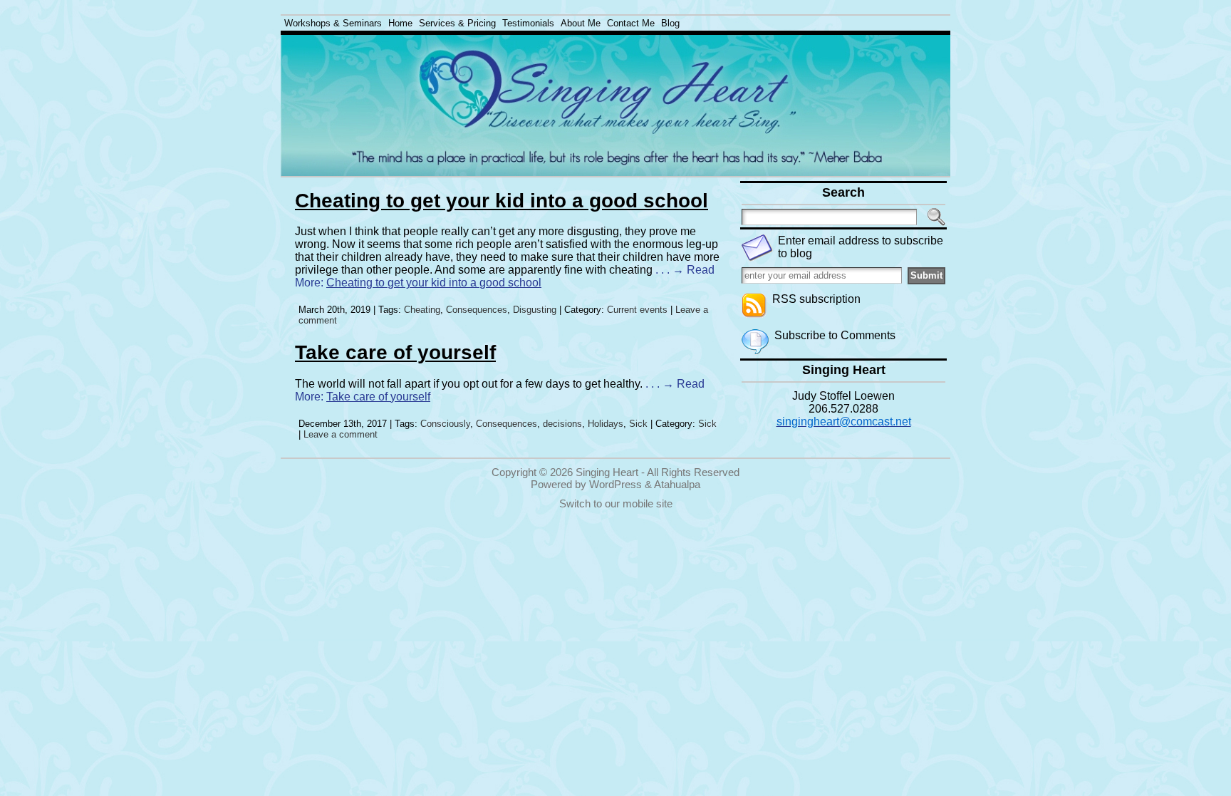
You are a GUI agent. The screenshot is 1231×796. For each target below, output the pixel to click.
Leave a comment (340, 434)
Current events (637, 309)
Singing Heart (607, 472)
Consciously (445, 423)
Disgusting (534, 309)
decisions (562, 423)
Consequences (476, 309)
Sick (638, 423)
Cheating (422, 309)
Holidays (605, 423)
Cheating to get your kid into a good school (501, 201)
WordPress (615, 484)
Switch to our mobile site (615, 503)
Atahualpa (677, 484)
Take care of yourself (395, 352)
